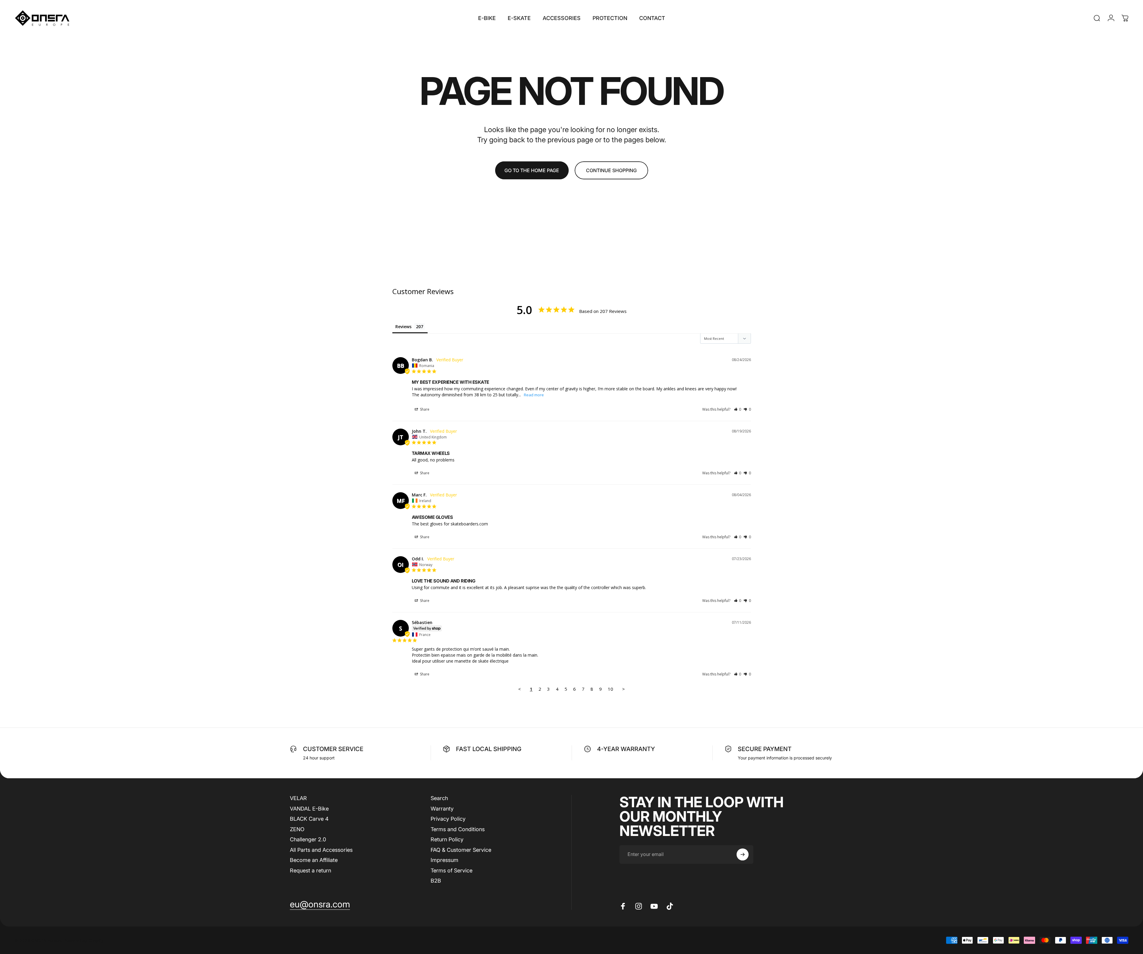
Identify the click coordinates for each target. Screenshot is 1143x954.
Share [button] (424, 409)
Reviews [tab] (403, 326)
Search (439, 798)
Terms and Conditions (458, 829)
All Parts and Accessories (321, 849)
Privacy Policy (448, 819)
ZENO (297, 829)
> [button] (623, 689)
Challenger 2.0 (308, 839)
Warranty (442, 808)
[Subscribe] (743, 854)
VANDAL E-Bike (309, 808)
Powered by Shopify (83, 940)
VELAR (298, 798)
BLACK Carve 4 (309, 819)
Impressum (444, 860)
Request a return (310, 870)
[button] (737, 409)
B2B (436, 880)
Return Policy (447, 839)
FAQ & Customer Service (461, 849)
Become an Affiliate (314, 860)
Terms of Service (451, 870)
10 (610, 689)
